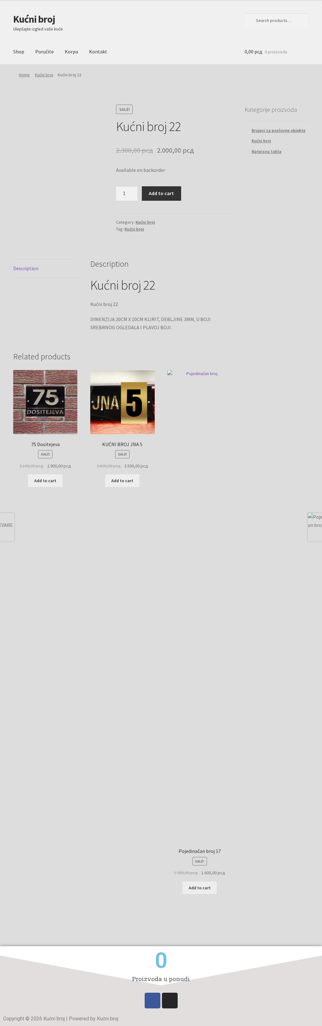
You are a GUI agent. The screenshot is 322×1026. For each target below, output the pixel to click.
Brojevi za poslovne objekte (278, 130)
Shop (18, 51)
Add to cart (161, 193)
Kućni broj (34, 19)
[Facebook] (152, 1000)
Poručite (44, 51)
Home (24, 75)
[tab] (45, 268)
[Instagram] (170, 1000)
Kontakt (98, 51)
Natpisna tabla (266, 151)
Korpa (71, 51)
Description (25, 268)
